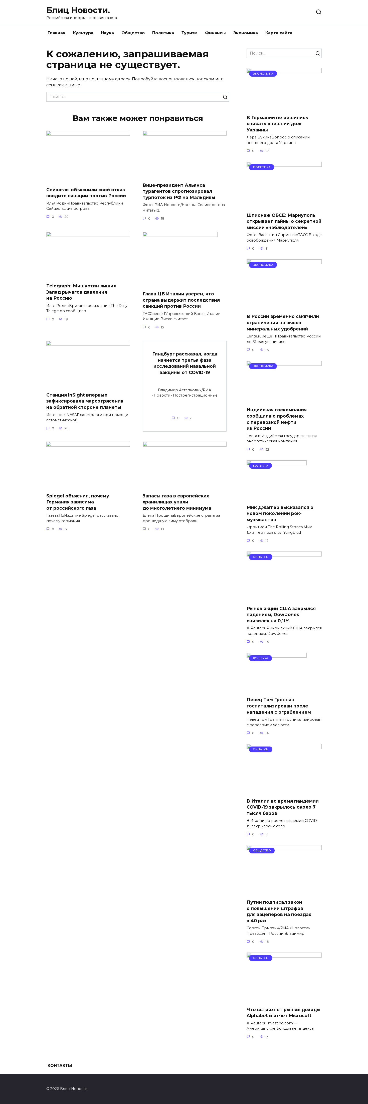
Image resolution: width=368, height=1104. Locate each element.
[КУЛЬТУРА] (277, 497)
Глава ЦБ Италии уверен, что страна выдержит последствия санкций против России (181, 300)
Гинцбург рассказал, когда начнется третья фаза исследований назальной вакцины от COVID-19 (184, 363)
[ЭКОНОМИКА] (284, 107)
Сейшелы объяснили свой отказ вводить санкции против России (86, 192)
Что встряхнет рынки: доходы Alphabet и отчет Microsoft (283, 1012)
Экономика (245, 33)
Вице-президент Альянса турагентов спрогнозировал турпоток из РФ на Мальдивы (179, 191)
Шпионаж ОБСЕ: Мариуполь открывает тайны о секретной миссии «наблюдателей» (284, 221)
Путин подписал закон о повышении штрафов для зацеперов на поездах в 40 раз (279, 911)
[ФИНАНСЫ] (284, 598)
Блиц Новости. (78, 10)
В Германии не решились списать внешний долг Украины (277, 123)
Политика (163, 33)
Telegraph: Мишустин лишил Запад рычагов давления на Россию (81, 292)
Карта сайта (278, 33)
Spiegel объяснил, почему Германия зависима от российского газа (77, 501)
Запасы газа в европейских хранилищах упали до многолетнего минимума (177, 501)
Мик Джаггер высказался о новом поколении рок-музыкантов (280, 513)
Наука (107, 33)
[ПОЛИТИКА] (284, 205)
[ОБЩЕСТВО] (284, 892)
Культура (83, 33)
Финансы (215, 33)
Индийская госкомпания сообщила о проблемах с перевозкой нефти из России (277, 419)
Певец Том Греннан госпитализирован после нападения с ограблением (279, 705)
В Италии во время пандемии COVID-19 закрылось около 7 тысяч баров (283, 807)
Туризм (189, 33)
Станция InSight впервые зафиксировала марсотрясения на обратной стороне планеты (84, 401)
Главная (57, 33)
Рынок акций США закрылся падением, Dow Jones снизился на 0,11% (281, 614)
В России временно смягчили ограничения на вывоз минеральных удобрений (283, 322)
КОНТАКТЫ (60, 1065)
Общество (133, 33)
